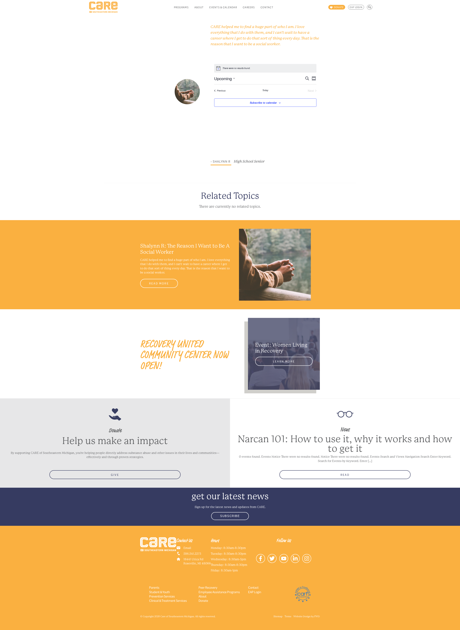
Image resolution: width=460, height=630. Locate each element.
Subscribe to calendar (263, 102)
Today (265, 90)
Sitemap (277, 616)
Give (115, 474)
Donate (203, 600)
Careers (249, 7)
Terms (288, 616)
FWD (317, 616)
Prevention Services (162, 596)
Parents (154, 587)
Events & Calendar (223, 7)
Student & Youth (159, 592)
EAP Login (356, 7)
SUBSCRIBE (230, 516)
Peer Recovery (208, 587)
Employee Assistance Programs (219, 592)
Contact (267, 7)
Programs (181, 7)
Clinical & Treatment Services (168, 600)
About (199, 7)
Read (345, 474)
